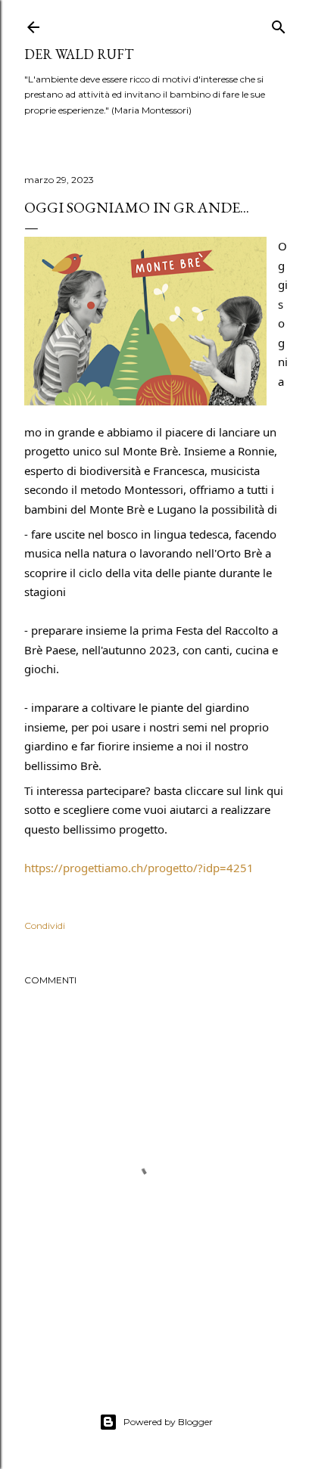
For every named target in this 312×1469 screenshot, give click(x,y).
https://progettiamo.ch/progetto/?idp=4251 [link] (139, 867)
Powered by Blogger (168, 1421)
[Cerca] (279, 24)
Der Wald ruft (78, 54)
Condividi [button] (44, 925)
